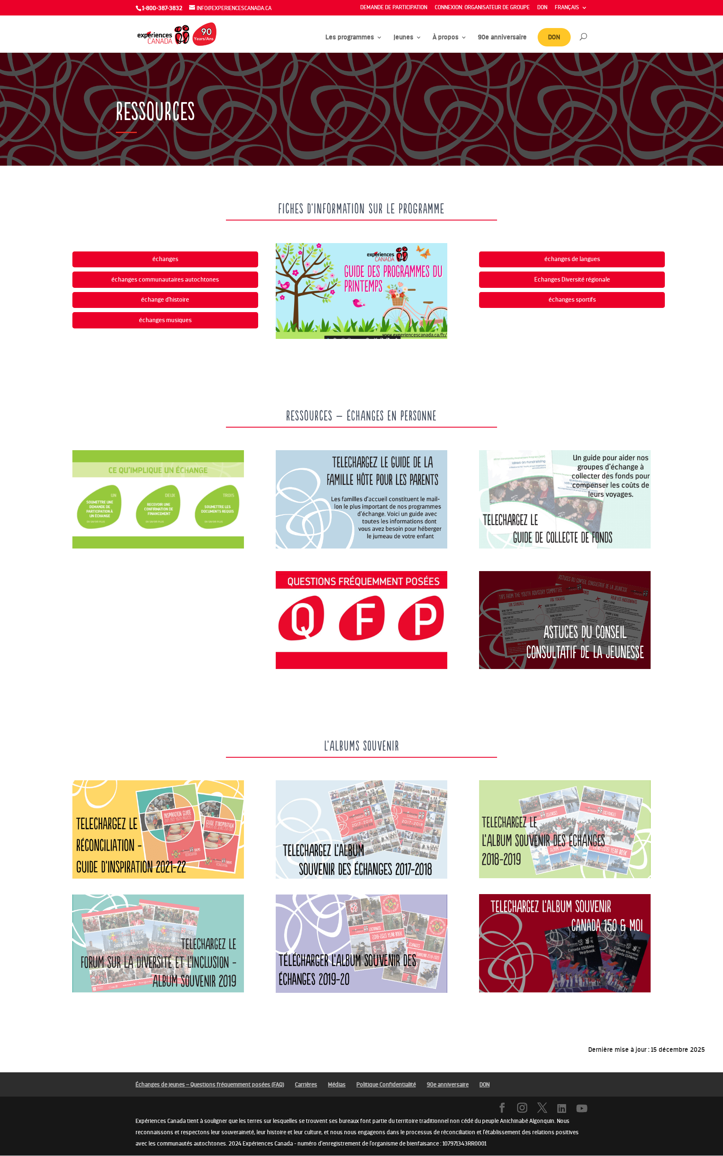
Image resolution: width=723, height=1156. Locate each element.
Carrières (306, 1084)
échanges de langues (572, 259)
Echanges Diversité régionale (572, 279)
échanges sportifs (572, 299)
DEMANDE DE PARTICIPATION (393, 8)
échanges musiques (165, 320)
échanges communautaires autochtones (165, 279)
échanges (165, 259)
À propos (446, 37)
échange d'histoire (165, 299)
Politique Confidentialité (386, 1084)
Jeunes (403, 37)
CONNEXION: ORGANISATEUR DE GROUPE (482, 8)
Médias (337, 1084)
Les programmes (350, 37)
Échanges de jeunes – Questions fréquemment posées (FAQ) (210, 1084)
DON (542, 8)
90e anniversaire (502, 37)
